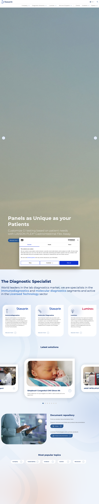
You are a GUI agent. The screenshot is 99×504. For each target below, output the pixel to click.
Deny (30, 262)
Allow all (69, 262)
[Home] (7, 2)
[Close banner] (77, 240)
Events (78, 5)
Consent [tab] (29, 244)
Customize (48, 262)
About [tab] (69, 244)
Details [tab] (49, 244)
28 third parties (31, 257)
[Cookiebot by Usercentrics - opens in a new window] (69, 240)
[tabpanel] (49, 229)
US (92, 1)
